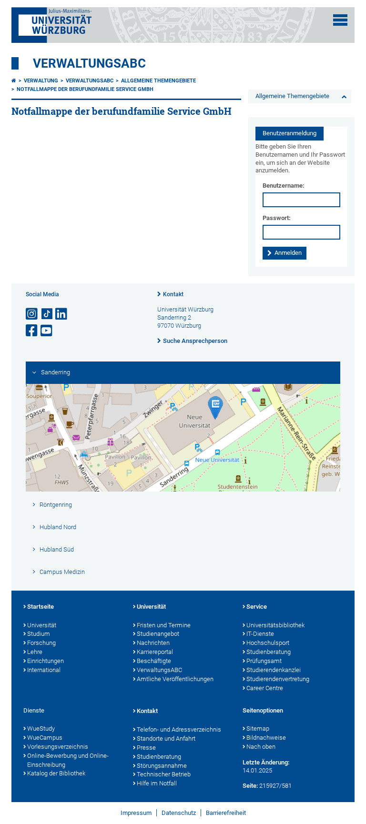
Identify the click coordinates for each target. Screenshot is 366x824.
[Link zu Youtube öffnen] (47, 330)
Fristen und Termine (164, 625)
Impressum (136, 812)
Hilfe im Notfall (157, 783)
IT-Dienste (260, 633)
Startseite (40, 606)
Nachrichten (153, 642)
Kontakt (173, 294)
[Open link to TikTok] (47, 314)
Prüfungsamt (264, 660)
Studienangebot (158, 633)
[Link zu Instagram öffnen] (32, 314)
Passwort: (277, 217)
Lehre (34, 651)
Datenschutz (179, 812)
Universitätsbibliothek (275, 625)
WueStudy (41, 728)
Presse (146, 747)
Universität (41, 625)
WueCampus (44, 737)
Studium (38, 633)
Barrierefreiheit (226, 812)
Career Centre (264, 688)
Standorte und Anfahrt (166, 738)
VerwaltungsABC (89, 63)
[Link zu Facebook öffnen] (32, 330)
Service (256, 606)
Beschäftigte (154, 660)
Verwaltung (41, 81)
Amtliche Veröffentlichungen (175, 679)
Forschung (41, 642)
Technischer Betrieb (164, 774)
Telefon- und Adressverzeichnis (179, 729)
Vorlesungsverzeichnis (57, 746)
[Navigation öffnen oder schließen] (340, 20)
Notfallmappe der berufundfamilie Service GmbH (85, 89)
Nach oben (260, 746)
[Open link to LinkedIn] (62, 314)
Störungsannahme (162, 765)
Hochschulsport (267, 642)
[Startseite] (13, 81)
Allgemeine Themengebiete (158, 81)
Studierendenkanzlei (273, 669)
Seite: (250, 785)
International (44, 669)
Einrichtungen (45, 660)
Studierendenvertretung (277, 679)
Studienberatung (268, 651)
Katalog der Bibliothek (56, 773)
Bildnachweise (266, 737)
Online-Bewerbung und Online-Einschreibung (68, 760)
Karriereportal (155, 651)
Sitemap (257, 728)
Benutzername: (284, 185)
